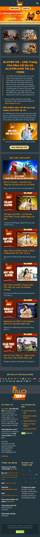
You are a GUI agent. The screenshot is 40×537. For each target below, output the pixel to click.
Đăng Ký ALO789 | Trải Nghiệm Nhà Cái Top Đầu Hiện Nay (19, 322)
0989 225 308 (10, 483)
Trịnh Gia (10, 501)
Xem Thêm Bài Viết (19, 147)
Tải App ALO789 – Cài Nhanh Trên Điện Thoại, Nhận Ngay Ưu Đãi (19, 216)
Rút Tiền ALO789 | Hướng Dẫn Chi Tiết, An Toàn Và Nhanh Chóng (18, 287)
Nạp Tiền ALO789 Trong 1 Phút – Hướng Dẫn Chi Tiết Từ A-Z (20, 252)
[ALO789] (20, 3)
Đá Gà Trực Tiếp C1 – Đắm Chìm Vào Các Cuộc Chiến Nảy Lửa (19, 356)
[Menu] (37, 3)
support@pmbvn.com (9, 495)
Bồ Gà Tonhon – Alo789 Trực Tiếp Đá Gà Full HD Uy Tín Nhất (19, 183)
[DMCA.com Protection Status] (27, 433)
